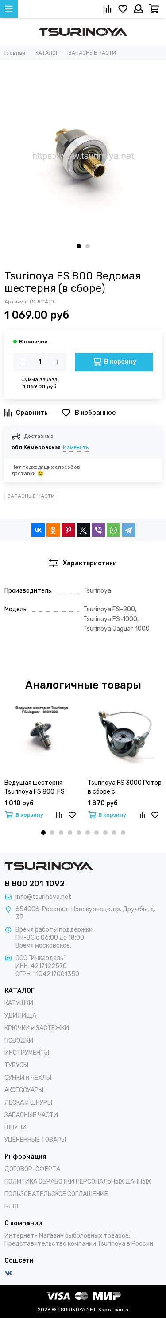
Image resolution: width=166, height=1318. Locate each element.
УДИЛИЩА (20, 1015)
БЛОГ (12, 1206)
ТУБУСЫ (16, 1065)
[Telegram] (128, 530)
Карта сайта (113, 1310)
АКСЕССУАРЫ (23, 1090)
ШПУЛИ (15, 1127)
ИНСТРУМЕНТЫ (26, 1053)
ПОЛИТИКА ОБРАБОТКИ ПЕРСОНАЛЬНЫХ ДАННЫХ (77, 1181)
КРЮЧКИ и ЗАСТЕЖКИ (36, 1028)
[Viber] (98, 530)
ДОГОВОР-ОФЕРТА (32, 1169)
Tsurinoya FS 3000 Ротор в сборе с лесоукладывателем (125, 787)
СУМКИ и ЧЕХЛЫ (27, 1078)
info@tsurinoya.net (43, 897)
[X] (83, 530)
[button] (79, 246)
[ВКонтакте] (38, 530)
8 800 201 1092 (34, 884)
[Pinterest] (68, 530)
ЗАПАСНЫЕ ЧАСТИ (31, 496)
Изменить (76, 447)
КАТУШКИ (18, 1003)
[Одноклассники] (53, 530)
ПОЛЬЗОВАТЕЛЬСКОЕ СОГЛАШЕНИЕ (56, 1194)
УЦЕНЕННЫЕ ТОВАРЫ (35, 1140)
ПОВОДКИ (18, 1040)
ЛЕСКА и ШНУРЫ (28, 1102)
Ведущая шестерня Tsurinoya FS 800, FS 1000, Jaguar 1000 (34, 787)
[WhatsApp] (113, 530)
